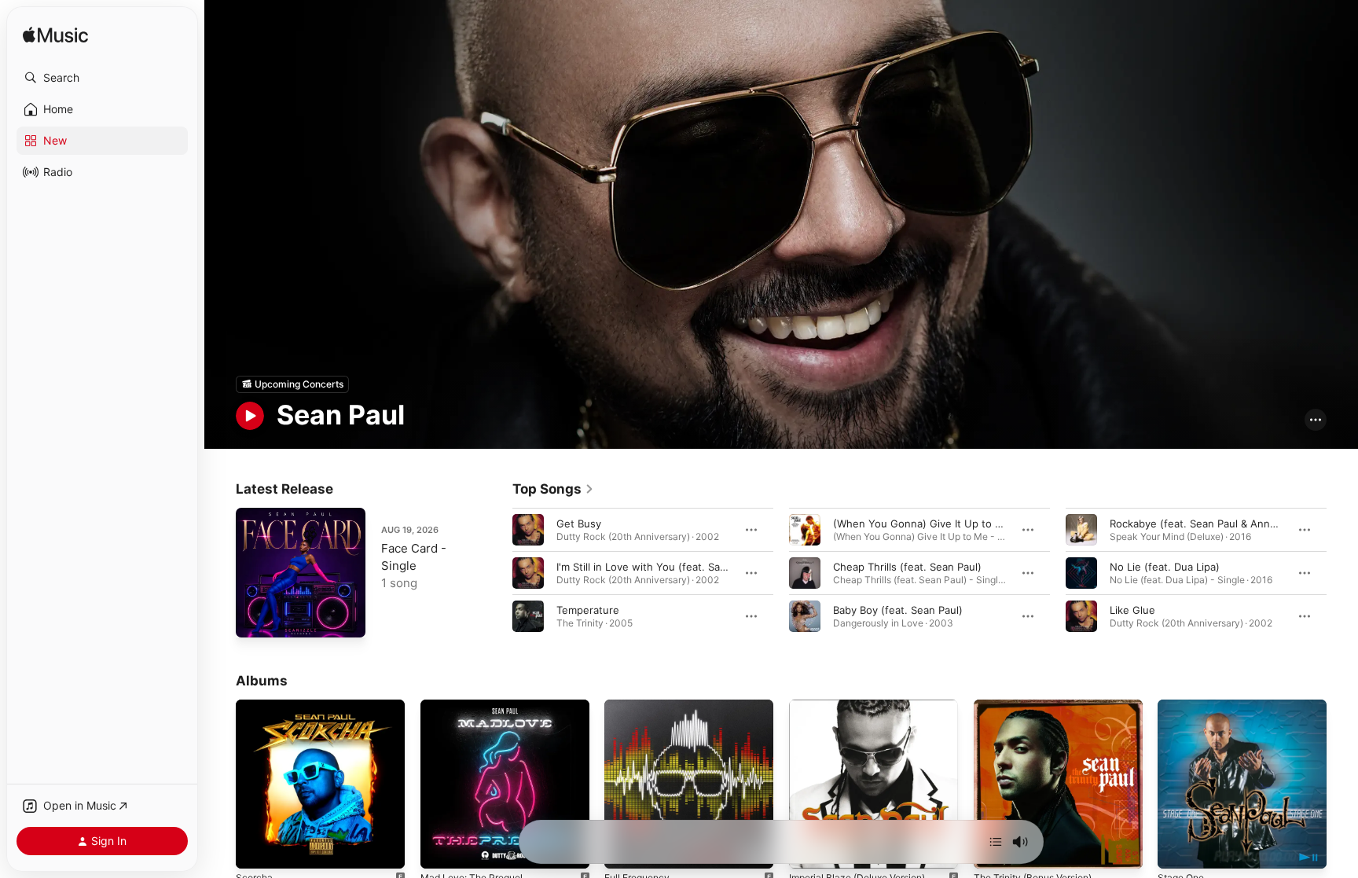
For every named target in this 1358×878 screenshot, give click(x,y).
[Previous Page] (497, 572)
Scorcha (255, 706)
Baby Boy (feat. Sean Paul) (898, 609)
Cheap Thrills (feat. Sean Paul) (907, 566)
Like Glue (1132, 609)
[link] (553, 489)
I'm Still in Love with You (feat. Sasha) (648, 566)
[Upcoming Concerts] (292, 384)
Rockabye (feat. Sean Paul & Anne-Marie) (1211, 522)
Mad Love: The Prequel (477, 706)
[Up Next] (995, 842)
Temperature (587, 609)
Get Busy (578, 522)
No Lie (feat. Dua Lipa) (1165, 566)
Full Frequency (640, 706)
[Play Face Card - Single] (255, 618)
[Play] (250, 416)
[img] (55, 36)
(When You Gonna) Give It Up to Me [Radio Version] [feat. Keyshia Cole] (1010, 522)
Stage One (1183, 706)
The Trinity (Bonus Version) (1040, 706)
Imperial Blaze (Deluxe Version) (865, 706)
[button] (102, 77)
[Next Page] (1342, 572)
